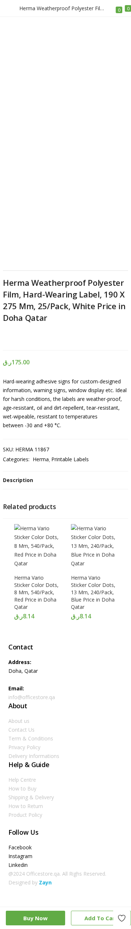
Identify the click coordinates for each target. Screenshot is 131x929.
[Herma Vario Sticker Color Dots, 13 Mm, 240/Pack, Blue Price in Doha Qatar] (94, 563)
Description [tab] (18, 480)
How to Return (25, 806)
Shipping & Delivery (31, 797)
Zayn (45, 882)
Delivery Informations (33, 755)
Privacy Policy (24, 747)
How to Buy (22, 788)
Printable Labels (70, 459)
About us (18, 720)
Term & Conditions (30, 738)
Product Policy (25, 814)
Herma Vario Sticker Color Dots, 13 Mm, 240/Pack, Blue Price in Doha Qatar (93, 592)
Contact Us (21, 729)
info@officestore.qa (31, 697)
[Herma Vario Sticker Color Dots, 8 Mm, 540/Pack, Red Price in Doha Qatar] (37, 563)
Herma (41, 459)
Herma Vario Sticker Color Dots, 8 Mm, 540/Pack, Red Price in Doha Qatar (36, 592)
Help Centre (22, 779)
